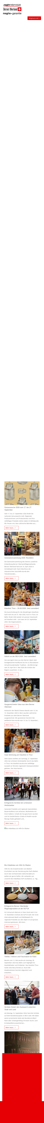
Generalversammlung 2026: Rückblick (20, 558)
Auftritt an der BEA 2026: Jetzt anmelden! (21, 659)
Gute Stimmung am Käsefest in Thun (19, 757)
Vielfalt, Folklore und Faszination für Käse (21, 959)
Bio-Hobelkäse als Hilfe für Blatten (18, 867)
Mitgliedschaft (34, 18)
